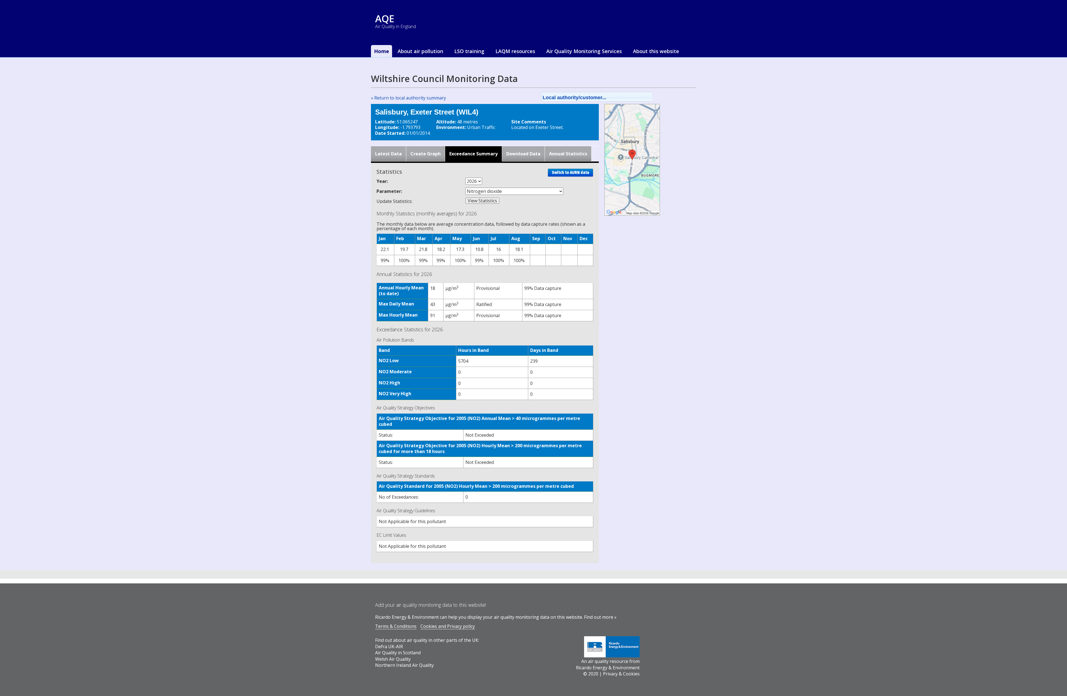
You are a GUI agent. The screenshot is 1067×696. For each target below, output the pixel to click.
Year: (382, 181)
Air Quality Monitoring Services (584, 51)
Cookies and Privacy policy (447, 626)
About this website (656, 51)
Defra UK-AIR (389, 646)
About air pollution (420, 51)
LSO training (469, 51)
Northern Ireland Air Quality (404, 665)
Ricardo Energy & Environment (608, 668)
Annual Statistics (568, 154)
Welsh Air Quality (393, 659)
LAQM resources (515, 51)
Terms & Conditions (396, 626)
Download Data (523, 154)
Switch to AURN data (570, 172)
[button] (604, 96)
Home (381, 51)
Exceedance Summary (473, 154)
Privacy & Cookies (621, 674)
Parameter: (389, 191)
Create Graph (425, 154)
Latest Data (388, 154)
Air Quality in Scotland (398, 653)
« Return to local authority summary (408, 98)
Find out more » (600, 617)
